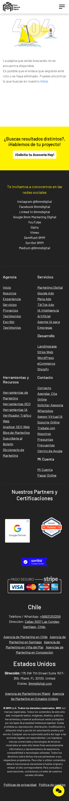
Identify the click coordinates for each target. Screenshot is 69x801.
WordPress (45, 358)
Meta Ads (44, 299)
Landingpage (47, 346)
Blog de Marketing (16, 432)
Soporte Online (48, 422)
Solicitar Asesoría (50, 405)
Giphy (34, 227)
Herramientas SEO (16, 404)
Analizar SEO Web (16, 427)
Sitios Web (45, 352)
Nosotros (9, 293)
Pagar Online (46, 475)
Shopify (43, 369)
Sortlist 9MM (34, 243)
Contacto (44, 388)
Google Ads (45, 293)
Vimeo (34, 232)
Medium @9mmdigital (34, 248)
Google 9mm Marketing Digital (34, 217)
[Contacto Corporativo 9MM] (58, 790)
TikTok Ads (45, 304)
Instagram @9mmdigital (34, 201)
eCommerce (46, 363)
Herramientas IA (15, 409)
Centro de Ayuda (49, 451)
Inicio (44, 81)
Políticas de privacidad (20, 784)
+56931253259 (50, 616)
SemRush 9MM (34, 237)
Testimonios (12, 316)
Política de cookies (52, 784)
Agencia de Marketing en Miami (27, 693)
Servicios (10, 304)
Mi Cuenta (45, 469)
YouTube (34, 222)
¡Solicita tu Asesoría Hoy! (34, 155)
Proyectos (10, 310)
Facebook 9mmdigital (34, 206)
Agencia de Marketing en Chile (25, 637)
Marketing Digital (50, 287)
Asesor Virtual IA (49, 416)
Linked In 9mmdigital (34, 212)
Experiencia (12, 299)
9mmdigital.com (40, 683)
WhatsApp (45, 411)
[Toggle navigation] (62, 6)
